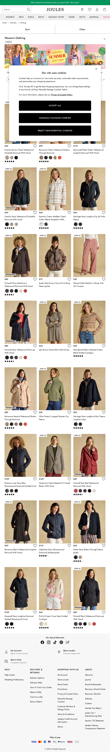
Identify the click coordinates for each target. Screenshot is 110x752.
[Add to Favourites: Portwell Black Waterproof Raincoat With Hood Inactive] (103, 612)
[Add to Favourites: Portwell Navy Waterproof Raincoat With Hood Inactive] (35, 346)
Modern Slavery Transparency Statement (95, 727)
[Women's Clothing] (55, 56)
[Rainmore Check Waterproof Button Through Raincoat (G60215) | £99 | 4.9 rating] (55, 161)
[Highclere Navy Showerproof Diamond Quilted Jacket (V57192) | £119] (55, 521)
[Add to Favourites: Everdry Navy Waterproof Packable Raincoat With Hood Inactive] (35, 212)
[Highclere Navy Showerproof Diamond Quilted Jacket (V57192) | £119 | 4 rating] (55, 556)
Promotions (62, 689)
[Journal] (67, 642)
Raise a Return (36, 701)
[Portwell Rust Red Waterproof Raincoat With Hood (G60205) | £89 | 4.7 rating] (89, 494)
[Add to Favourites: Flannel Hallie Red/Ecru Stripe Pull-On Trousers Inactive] (103, 279)
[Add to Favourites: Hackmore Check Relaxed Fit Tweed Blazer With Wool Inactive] (69, 479)
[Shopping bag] (104, 9)
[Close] (96, 69)
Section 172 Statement (94, 720)
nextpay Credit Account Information (67, 720)
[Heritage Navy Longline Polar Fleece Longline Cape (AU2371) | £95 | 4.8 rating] (89, 428)
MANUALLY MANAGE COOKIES (55, 118)
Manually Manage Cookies (65, 700)
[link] (97, 9)
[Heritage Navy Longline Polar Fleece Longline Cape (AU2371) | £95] (89, 388)
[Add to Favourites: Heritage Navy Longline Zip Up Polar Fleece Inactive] (103, 212)
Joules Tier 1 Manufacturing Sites (93, 714)
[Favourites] (90, 9)
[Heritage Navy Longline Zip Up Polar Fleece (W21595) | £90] (89, 188)
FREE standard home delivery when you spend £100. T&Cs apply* (55, 2)
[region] (55, 103)
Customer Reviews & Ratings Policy (66, 708)
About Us (89, 674)
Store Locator (63, 679)
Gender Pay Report (93, 708)
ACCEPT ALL (55, 105)
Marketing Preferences (14, 679)
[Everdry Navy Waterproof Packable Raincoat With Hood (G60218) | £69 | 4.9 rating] (21, 228)
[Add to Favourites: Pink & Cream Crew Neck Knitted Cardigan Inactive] (69, 612)
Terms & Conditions (66, 714)
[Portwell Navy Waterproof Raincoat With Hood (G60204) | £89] (21, 322)
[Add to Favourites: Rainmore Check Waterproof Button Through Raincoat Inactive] (69, 146)
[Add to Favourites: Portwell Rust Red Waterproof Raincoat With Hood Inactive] (103, 479)
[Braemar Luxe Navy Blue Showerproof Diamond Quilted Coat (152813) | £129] (21, 455)
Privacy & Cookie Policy (68, 693)
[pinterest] (61, 642)
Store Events (63, 684)
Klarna (60, 726)
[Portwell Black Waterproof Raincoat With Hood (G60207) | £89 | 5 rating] (89, 628)
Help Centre (10, 674)
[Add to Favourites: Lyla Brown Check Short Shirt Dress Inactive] (69, 346)
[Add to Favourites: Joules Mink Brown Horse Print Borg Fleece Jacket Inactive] (69, 279)
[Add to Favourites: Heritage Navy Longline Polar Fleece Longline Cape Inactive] (103, 412)
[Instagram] (49, 642)
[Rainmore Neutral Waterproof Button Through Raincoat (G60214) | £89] (21, 388)
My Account (62, 674)
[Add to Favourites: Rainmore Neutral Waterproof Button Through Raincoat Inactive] (35, 412)
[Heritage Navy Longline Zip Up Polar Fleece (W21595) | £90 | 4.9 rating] (89, 228)
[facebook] (42, 642)
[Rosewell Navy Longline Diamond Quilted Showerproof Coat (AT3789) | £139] (21, 588)
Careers (88, 703)
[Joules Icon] (55, 9)
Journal (88, 679)
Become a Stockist (93, 693)
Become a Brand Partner (95, 689)
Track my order (36, 696)
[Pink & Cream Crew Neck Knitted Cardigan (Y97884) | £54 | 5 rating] (55, 628)
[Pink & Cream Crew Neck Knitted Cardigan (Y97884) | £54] (55, 588)
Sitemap (88, 698)
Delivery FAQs (36, 682)
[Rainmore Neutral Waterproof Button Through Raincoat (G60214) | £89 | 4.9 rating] (21, 428)
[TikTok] (55, 642)
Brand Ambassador (93, 684)
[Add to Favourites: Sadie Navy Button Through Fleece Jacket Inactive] (103, 545)
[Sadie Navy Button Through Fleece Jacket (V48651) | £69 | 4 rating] (89, 561)
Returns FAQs (35, 692)
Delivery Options (37, 677)
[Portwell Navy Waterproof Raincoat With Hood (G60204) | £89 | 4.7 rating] (21, 361)
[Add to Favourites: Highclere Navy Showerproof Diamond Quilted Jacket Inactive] (69, 545)
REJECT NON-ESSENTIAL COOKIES (55, 130)
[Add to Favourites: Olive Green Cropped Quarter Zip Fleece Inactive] (69, 412)
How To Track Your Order (41, 687)
